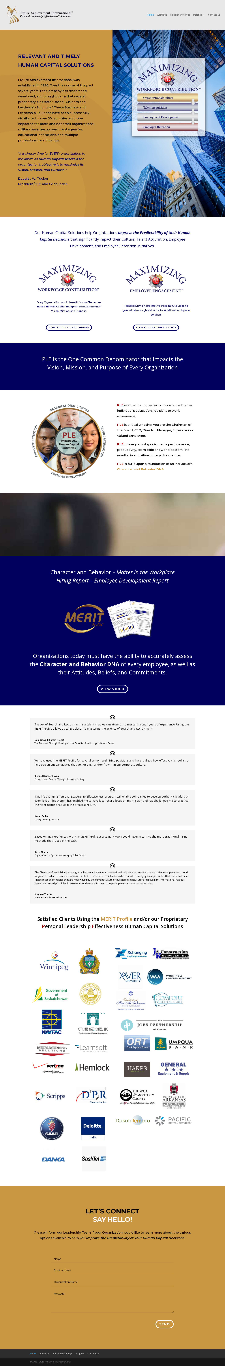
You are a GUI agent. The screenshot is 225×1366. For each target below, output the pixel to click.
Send (164, 1324)
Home (151, 15)
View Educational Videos (69, 327)
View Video (112, 689)
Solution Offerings (180, 15)
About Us (162, 15)
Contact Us (214, 15)
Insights (197, 15)
